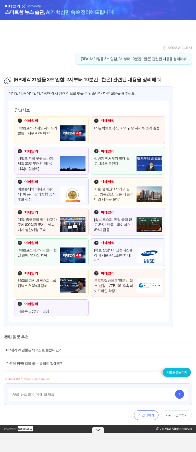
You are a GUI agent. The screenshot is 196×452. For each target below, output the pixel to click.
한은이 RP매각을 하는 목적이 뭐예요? (34, 363)
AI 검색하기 (146, 415)
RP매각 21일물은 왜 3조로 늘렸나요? (33, 350)
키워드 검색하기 (176, 415)
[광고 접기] (98, 430)
